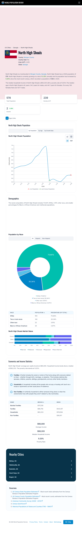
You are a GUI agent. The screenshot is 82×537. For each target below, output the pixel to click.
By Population (32, 130)
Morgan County (29, 57)
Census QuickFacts (18, 504)
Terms (40, 522)
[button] (79, 2)
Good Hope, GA (14, 473)
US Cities (8, 47)
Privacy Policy (34, 522)
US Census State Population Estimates (25, 492)
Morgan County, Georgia (38, 74)
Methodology (57, 522)
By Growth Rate (48, 130)
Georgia (15, 47)
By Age (40, 130)
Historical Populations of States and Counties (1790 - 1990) (31, 506)
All (67, 141)
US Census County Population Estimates (25, 496)
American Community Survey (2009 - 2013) (26, 501)
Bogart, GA (12, 477)
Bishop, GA (12, 461)
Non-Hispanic (46, 238)
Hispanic (37, 238)
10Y (71, 141)
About (51, 522)
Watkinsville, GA (14, 465)
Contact (46, 522)
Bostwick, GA (13, 469)
